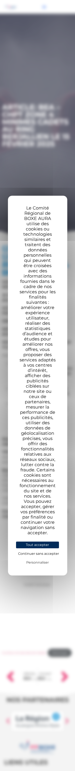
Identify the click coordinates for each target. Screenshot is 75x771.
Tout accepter (37, 545)
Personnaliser (37, 562)
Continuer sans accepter (38, 554)
